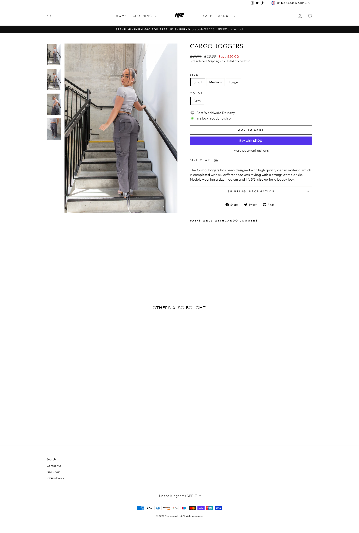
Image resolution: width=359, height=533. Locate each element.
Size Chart (53, 472)
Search (51, 459)
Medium (215, 82)
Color (196, 93)
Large (233, 82)
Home (121, 16)
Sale (207, 16)
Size (194, 74)
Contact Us (54, 465)
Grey (197, 101)
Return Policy (55, 478)
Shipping (214, 61)
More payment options (251, 150)
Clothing (143, 16)
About (225, 16)
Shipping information (251, 191)
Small (198, 82)
